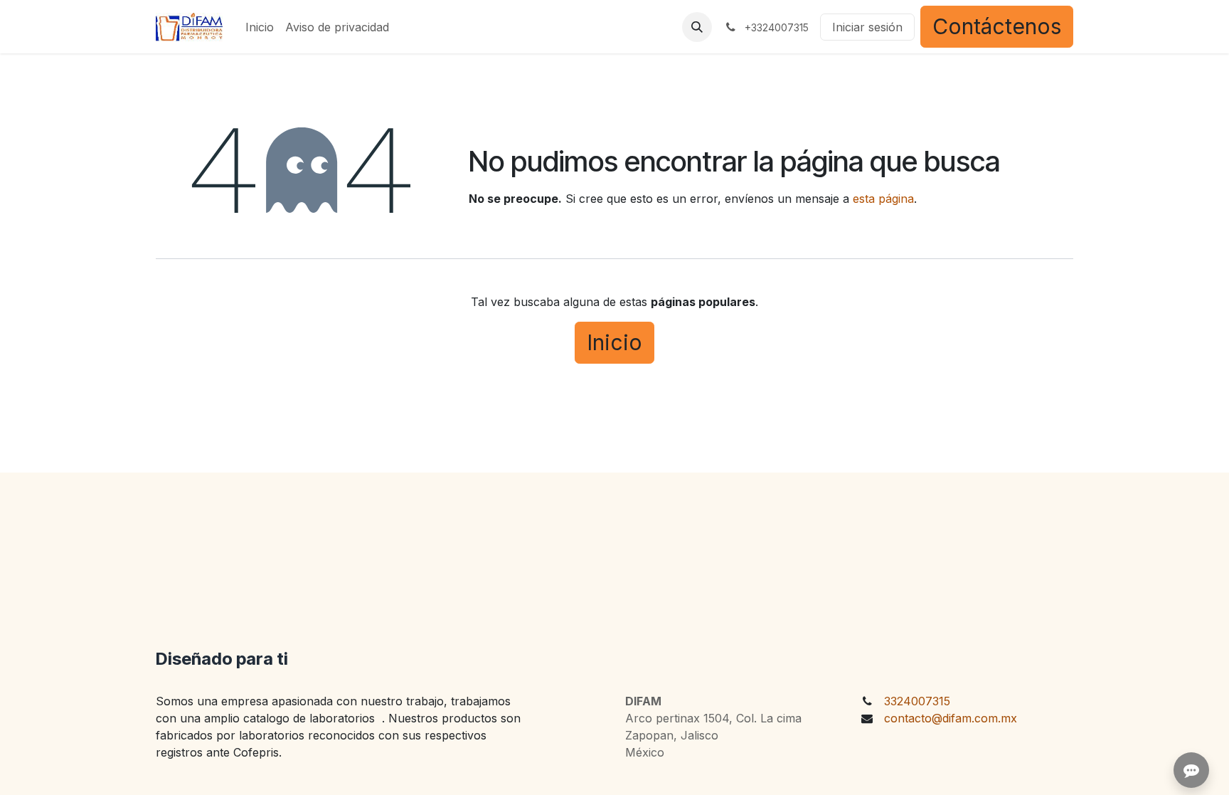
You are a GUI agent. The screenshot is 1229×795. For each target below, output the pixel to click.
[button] (697, 27)
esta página (883, 198)
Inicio (614, 342)
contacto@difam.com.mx (950, 718)
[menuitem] (260, 27)
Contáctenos (996, 26)
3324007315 (917, 701)
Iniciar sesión (867, 27)
